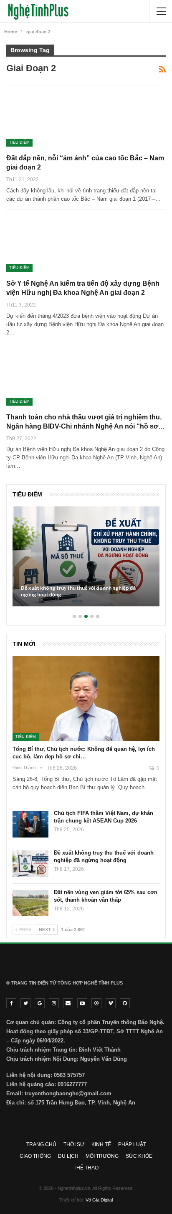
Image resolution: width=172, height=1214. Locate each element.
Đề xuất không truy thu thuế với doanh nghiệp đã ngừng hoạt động (78, 591)
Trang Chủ (41, 1144)
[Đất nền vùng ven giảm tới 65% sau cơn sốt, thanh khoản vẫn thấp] (30, 903)
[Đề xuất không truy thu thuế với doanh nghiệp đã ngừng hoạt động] (86, 556)
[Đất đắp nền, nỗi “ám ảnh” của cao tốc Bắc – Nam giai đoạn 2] (50, 119)
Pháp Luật (132, 1144)
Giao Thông (35, 1156)
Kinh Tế (101, 1144)
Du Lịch (68, 1156)
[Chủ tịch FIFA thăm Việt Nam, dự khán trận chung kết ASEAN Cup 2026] (30, 824)
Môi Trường (102, 1156)
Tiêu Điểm (19, 142)
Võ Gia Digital (99, 1199)
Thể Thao (86, 1168)
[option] (86, 560)
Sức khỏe (139, 1156)
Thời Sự (73, 1144)
